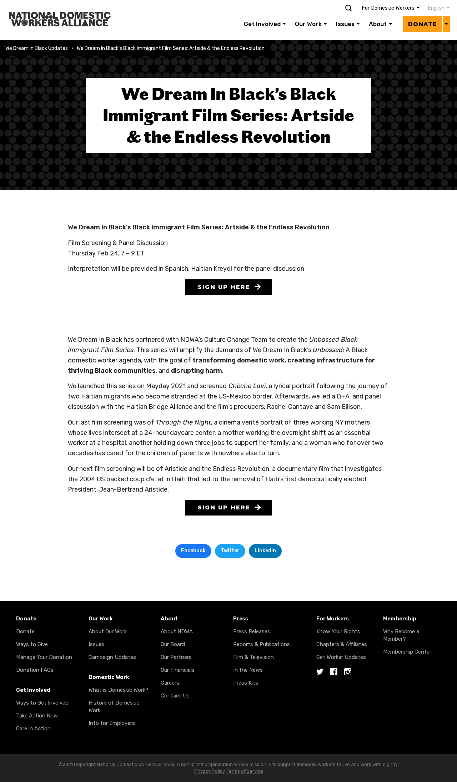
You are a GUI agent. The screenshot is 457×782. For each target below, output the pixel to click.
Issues (345, 23)
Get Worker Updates (341, 657)
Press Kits (245, 683)
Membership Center (407, 652)
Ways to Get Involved (42, 703)
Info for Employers (112, 723)
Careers (170, 683)
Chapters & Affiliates (341, 644)
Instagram (347, 672)
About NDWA (177, 631)
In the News (248, 670)
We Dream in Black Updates (36, 48)
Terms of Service (245, 771)
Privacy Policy (209, 771)
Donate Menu (446, 24)
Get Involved (262, 23)
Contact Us (175, 695)
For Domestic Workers (388, 8)
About (378, 23)
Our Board (173, 644)
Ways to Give (32, 644)
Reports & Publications (261, 644)
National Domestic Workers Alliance (52, 5)
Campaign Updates (112, 657)
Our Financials (178, 670)
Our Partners (176, 657)
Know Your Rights (338, 631)
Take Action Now (37, 715)
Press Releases (251, 631)
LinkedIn (265, 551)
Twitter (230, 551)
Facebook (193, 551)
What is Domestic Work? (119, 690)
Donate (422, 24)
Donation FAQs (35, 670)
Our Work (308, 23)
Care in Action (33, 728)
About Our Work (108, 631)
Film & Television (253, 657)
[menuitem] (435, 8)
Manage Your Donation (44, 657)
